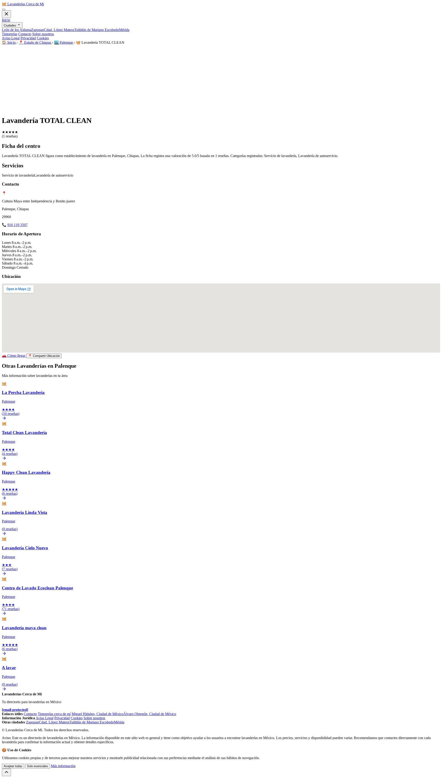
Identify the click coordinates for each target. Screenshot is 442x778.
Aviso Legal (11, 38)
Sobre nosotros (43, 34)
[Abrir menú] (4, 9)
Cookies (43, 38)
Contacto (24, 34)
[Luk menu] (6, 14)
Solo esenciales (37, 766)
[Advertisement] (221, 79)
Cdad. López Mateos (59, 30)
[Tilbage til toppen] (6, 772)
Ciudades (10, 25)
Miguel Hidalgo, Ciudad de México (97, 714)
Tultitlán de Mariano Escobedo (96, 30)
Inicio (6, 20)
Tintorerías (9, 34)
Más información (63, 766)
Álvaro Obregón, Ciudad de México (149, 714)
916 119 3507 (17, 225)
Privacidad (28, 38)
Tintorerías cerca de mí (54, 714)
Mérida (124, 30)
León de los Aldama (16, 30)
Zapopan (37, 30)
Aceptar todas (13, 766)
